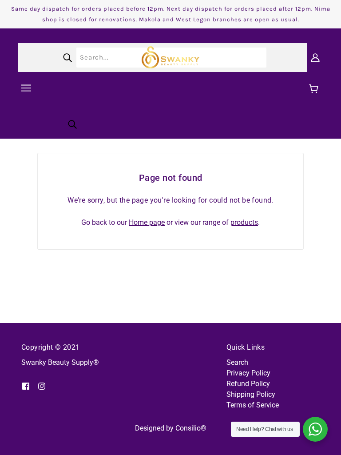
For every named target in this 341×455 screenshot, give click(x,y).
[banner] (170, 56)
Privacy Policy (248, 373)
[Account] (315, 57)
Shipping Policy (250, 394)
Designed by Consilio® (170, 428)
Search (237, 362)
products (244, 222)
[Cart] (315, 89)
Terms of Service (252, 405)
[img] (26, 386)
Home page (147, 222)
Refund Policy (248, 383)
